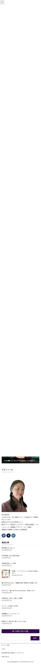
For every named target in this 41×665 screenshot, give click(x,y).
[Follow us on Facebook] (4, 535)
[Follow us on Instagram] (13, 535)
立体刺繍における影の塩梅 (10, 555)
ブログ (3, 649)
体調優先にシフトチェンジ (10, 613)
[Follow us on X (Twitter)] (8, 535)
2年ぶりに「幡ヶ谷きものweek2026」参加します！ (19, 590)
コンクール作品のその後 (10, 606)
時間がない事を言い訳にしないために (14, 621)
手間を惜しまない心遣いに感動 (12, 598)
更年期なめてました (8, 548)
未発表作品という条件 (9, 563)
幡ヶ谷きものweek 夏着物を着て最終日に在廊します (20, 583)
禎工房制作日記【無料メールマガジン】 (13, 653)
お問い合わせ (5, 656)
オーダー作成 (5, 645)
